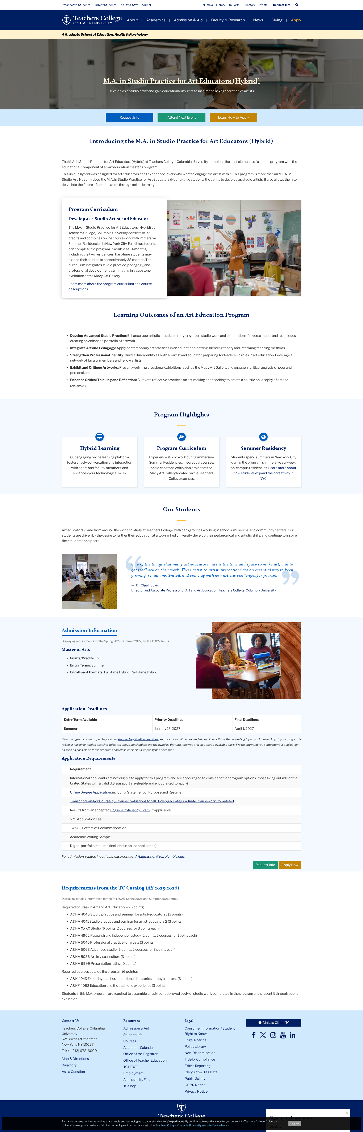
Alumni (146, 4)
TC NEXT (130, 1067)
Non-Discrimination (200, 1053)
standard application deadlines (138, 739)
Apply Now (290, 865)
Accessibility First (137, 1080)
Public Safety (195, 1079)
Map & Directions (75, 1059)
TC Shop (129, 1086)
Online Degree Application (90, 792)
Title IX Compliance (200, 1059)
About (132, 20)
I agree (295, 1123)
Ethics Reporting (197, 1066)
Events (263, 4)
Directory (249, 4)
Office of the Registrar (140, 1054)
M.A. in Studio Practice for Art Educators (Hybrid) (181, 81)
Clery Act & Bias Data (201, 1072)
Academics (156, 20)
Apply (296, 20)
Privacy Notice (196, 1091)
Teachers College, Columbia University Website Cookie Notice (192, 1125)
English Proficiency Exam (130, 810)
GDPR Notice (195, 1085)
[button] (297, 5)
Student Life (132, 1035)
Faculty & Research (228, 20)
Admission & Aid (188, 20)
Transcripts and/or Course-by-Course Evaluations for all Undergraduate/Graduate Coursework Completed (152, 801)
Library (220, 4)
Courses (129, 1041)
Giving (277, 20)
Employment (133, 1073)
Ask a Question (73, 1072)
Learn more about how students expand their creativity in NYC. (265, 473)
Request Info (281, 4)
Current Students (104, 4)
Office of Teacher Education (145, 1060)
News (258, 20)
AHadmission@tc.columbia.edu (159, 856)
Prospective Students (76, 4)
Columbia (207, 4)
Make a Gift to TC (275, 1023)
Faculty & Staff (129, 4)
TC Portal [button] (234, 4)
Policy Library (195, 1047)
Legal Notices (195, 1040)
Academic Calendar (138, 1048)
